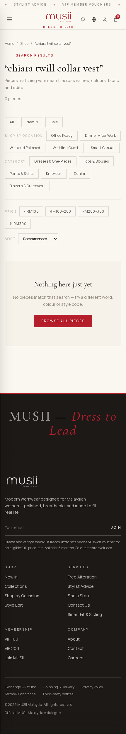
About (74, 639)
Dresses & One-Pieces (52, 161)
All (12, 122)
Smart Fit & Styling (85, 614)
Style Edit (14, 605)
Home (9, 43)
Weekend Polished (25, 147)
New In (32, 122)
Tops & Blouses (96, 161)
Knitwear (54, 173)
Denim (79, 173)
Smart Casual (103, 147)
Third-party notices (57, 694)
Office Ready (62, 135)
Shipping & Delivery (58, 687)
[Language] (93, 19)
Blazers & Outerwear (27, 185)
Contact (76, 648)
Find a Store (79, 595)
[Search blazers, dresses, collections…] (83, 19)
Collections (16, 586)
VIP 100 (11, 639)
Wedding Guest (66, 147)
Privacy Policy (92, 687)
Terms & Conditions (20, 694)
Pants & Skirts (22, 173)
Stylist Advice (81, 586)
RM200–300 (93, 211)
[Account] (104, 19)
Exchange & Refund (20, 687)
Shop (24, 43)
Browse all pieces (63, 320)
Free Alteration (82, 577)
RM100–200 (60, 211)
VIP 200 (12, 648)
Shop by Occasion (22, 595)
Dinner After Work (100, 135)
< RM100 (31, 211)
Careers (76, 657)
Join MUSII (14, 657)
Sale (54, 122)
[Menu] (10, 19)
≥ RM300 (17, 223)
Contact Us (79, 605)
